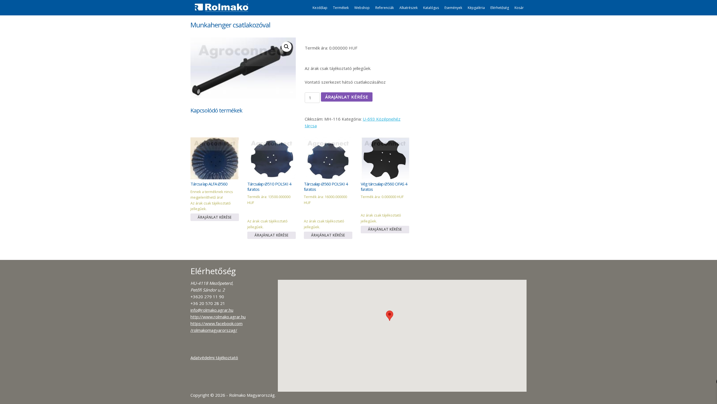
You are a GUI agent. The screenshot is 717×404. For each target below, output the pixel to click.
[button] (389, 316)
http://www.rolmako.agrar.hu (218, 317)
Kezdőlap (320, 7)
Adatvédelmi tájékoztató (214, 357)
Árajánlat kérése (346, 97)
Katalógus (431, 7)
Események (453, 7)
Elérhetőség (499, 7)
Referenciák (384, 7)
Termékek (341, 7)
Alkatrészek (408, 7)
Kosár (519, 7)
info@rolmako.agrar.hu (211, 310)
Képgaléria (476, 7)
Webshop (362, 7)
